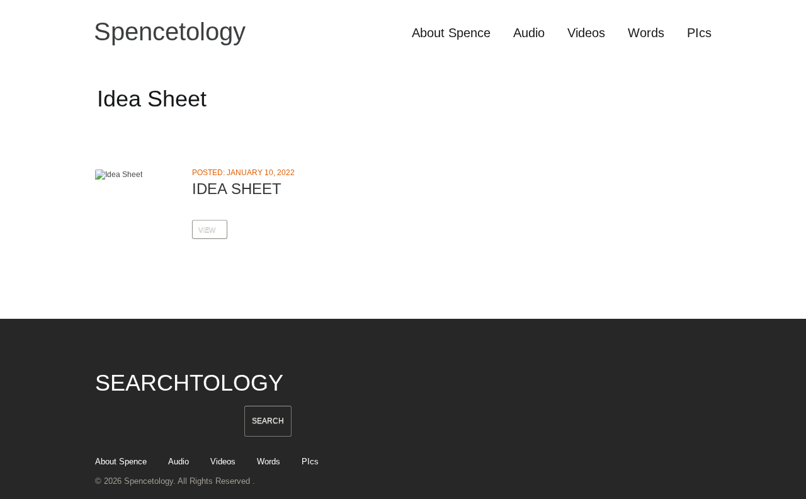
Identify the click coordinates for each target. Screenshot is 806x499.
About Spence (451, 33)
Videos (586, 33)
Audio (529, 33)
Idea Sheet (236, 188)
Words (646, 33)
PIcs (699, 33)
